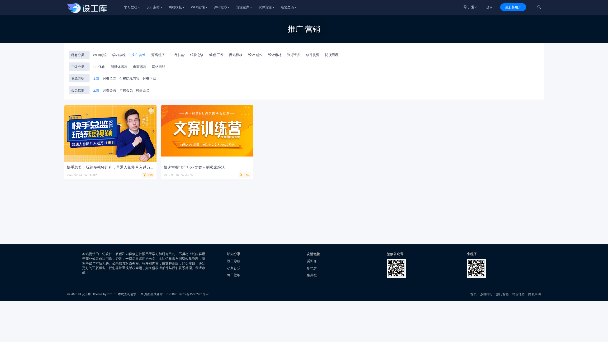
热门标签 (502, 294)
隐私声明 (534, 294)
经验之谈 (287, 7)
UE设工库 (84, 294)
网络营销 (158, 66)
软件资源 (265, 7)
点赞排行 (486, 294)
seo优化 (99, 66)
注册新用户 (513, 7)
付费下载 (149, 78)
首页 (473, 294)
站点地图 (518, 294)
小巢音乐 (233, 268)
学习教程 (130, 7)
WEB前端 (198, 7)
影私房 (312, 268)
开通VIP (471, 7)
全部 (96, 78)
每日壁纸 (233, 275)
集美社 (312, 275)
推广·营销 (138, 54)
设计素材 (153, 7)
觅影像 (312, 261)
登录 (489, 7)
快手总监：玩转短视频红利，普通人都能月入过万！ (110, 167)
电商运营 (139, 66)
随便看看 (331, 54)
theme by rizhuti (105, 294)
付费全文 (109, 78)
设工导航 (233, 261)
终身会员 (142, 90)
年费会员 (126, 90)
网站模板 (175, 7)
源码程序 (220, 7)
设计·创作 (255, 54)
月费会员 (109, 90)
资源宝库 (242, 7)
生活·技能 (177, 54)
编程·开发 (216, 54)
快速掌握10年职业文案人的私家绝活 (194, 167)
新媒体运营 (119, 66)
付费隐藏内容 (129, 78)
